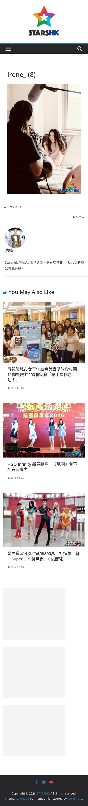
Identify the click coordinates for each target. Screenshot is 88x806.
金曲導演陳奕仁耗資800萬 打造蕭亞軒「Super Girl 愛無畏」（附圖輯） (43, 556)
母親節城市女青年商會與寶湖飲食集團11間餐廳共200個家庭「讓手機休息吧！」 (42, 375)
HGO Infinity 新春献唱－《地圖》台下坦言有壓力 (42, 466)
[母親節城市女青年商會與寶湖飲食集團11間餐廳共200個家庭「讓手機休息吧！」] (44, 304)
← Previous (12, 207)
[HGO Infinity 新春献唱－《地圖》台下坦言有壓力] (44, 406)
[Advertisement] (34, 614)
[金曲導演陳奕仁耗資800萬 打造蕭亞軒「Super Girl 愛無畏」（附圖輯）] (44, 495)
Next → (79, 217)
